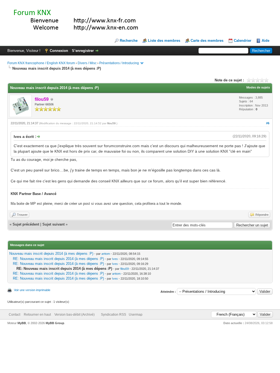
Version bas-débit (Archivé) (74, 314)
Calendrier (242, 41)
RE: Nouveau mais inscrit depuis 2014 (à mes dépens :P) (58, 259)
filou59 (111, 123)
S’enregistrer (83, 51)
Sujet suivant (53, 224)
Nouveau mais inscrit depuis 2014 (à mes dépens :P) (51, 253)
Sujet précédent (26, 224)
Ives (115, 258)
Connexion (59, 51)
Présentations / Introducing (119, 63)
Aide (265, 41)
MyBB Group (55, 323)
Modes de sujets (258, 87)
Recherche (129, 41)
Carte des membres (207, 41)
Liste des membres (164, 41)
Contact (14, 314)
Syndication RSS (113, 314)
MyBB (22, 323)
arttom (105, 253)
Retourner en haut (37, 314)
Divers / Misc (87, 63)
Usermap (135, 314)
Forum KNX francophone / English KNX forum (41, 63)
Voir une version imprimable (32, 290)
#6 (267, 123)
